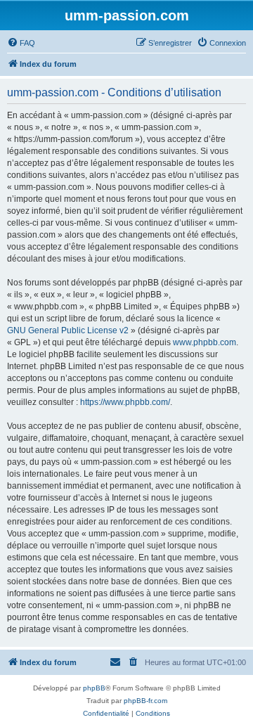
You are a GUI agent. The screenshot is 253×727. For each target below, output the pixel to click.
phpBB (94, 688)
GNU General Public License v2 (68, 330)
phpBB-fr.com (145, 701)
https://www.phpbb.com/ (125, 402)
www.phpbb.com (204, 342)
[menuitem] (21, 42)
